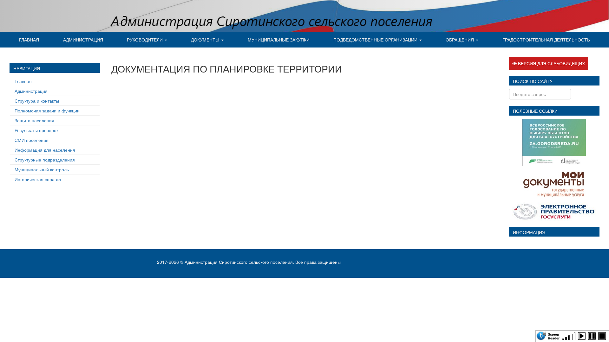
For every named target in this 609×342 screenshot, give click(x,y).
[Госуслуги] (554, 210)
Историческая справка (38, 179)
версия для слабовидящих (551, 63)
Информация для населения (45, 150)
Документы (205, 39)
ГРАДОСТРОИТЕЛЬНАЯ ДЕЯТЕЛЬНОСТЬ (546, 39)
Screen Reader (554, 335)
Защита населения (34, 120)
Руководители (145, 39)
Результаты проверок (36, 130)
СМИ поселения (32, 140)
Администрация (31, 91)
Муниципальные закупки (279, 39)
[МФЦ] (554, 183)
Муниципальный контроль (42, 169)
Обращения (460, 39)
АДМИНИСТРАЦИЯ (83, 39)
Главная (29, 39)
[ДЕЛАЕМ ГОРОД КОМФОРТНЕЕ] (554, 141)
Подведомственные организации (376, 39)
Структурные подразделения (45, 159)
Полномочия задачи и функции (47, 110)
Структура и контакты (37, 101)
